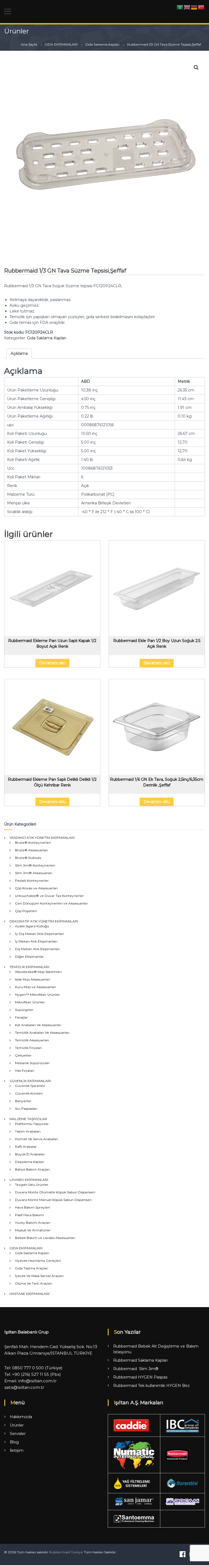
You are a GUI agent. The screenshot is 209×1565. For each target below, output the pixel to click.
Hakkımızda (21, 1416)
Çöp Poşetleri (26, 911)
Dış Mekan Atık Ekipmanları (37, 949)
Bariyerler (23, 1101)
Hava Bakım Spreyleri (32, 1207)
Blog (14, 1442)
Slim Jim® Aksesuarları (33, 873)
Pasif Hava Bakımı (29, 1215)
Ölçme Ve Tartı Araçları (33, 1283)
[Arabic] (180, 7)
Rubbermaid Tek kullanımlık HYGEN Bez (151, 1385)
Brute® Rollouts (28, 858)
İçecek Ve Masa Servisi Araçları (39, 1276)
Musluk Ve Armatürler (33, 1230)
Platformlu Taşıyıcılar (32, 1124)
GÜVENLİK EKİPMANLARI (30, 1081)
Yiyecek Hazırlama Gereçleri (38, 1261)
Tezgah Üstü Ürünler (31, 1185)
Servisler (18, 1433)
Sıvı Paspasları (26, 1108)
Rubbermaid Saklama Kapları (140, 1360)
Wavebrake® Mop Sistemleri (38, 972)
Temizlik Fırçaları (28, 1048)
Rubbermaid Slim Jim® (135, 1368)
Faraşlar (21, 1017)
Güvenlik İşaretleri (30, 1086)
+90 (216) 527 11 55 (30, 1374)
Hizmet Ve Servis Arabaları (36, 1139)
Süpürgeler (24, 1010)
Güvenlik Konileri (29, 1093)
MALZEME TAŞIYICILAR (28, 1119)
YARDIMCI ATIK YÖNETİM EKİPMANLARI (42, 838)
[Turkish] (201, 7)
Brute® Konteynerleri (33, 842)
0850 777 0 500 (28, 1367)
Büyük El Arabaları (30, 1154)
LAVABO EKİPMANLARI (29, 1180)
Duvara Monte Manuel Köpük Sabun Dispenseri (53, 1200)
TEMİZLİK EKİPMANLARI (29, 967)
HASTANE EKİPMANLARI (30, 1294)
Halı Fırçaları (24, 1070)
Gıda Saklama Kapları (102, 44)
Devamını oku (52, 662)
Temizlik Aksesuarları (32, 1040)
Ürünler (17, 1425)
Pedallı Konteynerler (32, 880)
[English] (187, 7)
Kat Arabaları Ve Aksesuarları (38, 1025)
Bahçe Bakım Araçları (32, 1169)
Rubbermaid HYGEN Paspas (140, 1377)
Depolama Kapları (29, 1162)
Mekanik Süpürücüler (32, 1063)
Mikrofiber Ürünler (30, 1002)
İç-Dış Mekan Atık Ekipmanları (39, 934)
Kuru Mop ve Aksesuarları (35, 987)
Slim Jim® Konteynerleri (35, 865)
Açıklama (19, 353)
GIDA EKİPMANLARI (61, 44)
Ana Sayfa (29, 44)
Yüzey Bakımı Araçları (32, 1223)
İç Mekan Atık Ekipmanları (36, 941)
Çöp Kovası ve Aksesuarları (36, 888)
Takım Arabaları (28, 1131)
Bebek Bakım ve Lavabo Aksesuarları (45, 1238)
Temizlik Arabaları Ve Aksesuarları (42, 1032)
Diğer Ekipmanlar (29, 956)
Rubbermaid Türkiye (66, 1552)
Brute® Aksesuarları (31, 850)
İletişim (16, 1450)
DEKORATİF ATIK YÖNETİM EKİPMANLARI (44, 921)
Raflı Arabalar (26, 1146)
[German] (194, 7)
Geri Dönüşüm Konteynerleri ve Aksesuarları (51, 903)
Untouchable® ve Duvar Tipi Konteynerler (49, 896)
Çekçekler (23, 1055)
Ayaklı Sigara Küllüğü (32, 926)
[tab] (19, 354)
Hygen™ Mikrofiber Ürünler (37, 994)
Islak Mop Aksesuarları (32, 979)
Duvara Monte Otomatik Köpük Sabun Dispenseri (55, 1192)
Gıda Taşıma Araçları (31, 1268)
